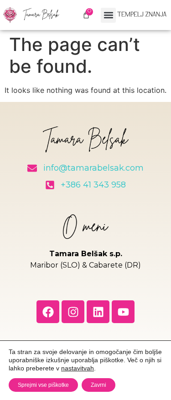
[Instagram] (73, 311)
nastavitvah (77, 368)
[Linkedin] (98, 311)
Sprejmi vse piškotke (43, 385)
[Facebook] (47, 311)
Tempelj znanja (141, 15)
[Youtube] (123, 311)
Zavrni (98, 385)
